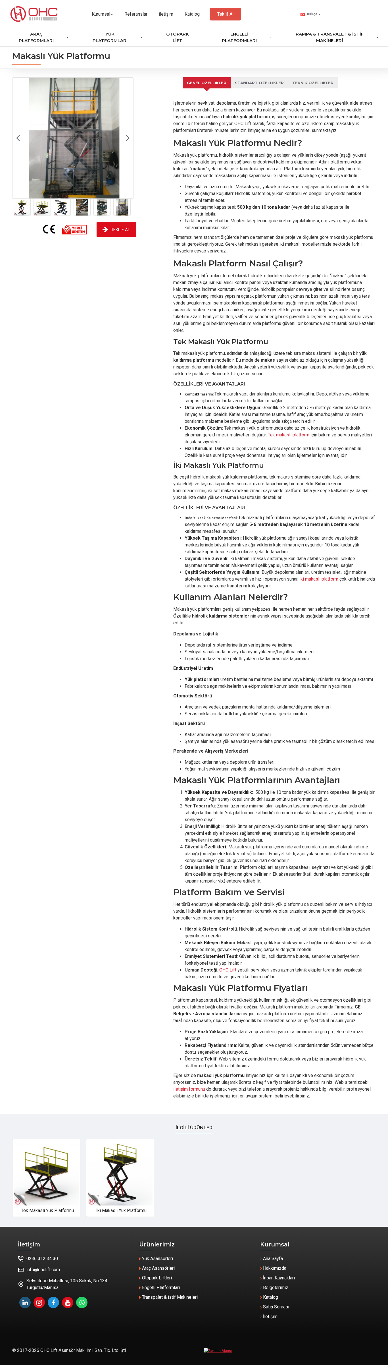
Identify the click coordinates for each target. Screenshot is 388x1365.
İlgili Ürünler (194, 1127)
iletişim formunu (189, 1089)
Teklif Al (120, 229)
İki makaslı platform (318, 579)
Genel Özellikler (206, 82)
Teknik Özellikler (312, 82)
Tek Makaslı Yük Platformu (47, 1210)
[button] (18, 138)
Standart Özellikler (259, 82)
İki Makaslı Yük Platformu (121, 1210)
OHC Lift (227, 970)
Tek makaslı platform (288, 435)
